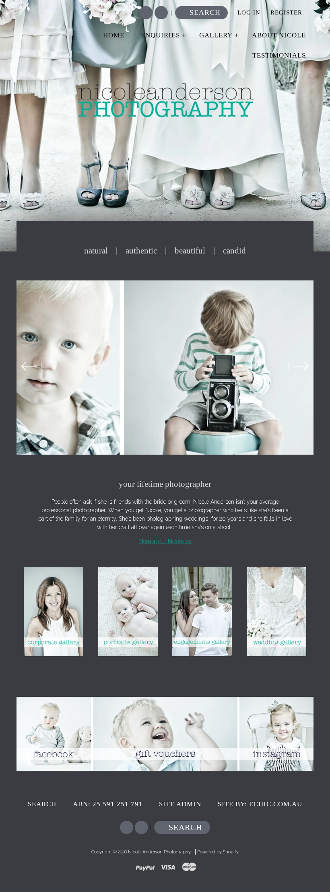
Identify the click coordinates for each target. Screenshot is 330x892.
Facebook (146, 12)
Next (298, 366)
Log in (248, 12)
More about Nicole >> (165, 541)
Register (286, 12)
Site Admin (180, 804)
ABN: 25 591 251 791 (108, 804)
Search (205, 12)
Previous (32, 366)
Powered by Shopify (218, 852)
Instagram (161, 12)
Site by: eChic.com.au (260, 804)
